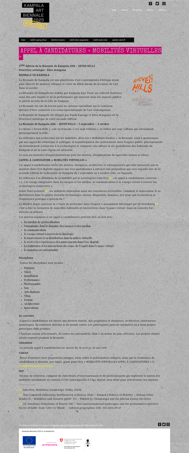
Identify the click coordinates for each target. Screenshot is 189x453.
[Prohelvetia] (49, 449)
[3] (156, 204)
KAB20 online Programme (79, 40)
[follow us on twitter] (158, 3)
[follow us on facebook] (152, 3)
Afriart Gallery (75, 425)
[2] (46, 191)
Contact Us (162, 10)
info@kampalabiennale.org (36, 365)
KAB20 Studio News (100, 40)
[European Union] (29, 449)
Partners (150, 10)
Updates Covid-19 (118, 40)
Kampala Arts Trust (60, 425)
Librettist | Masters (58, 40)
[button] (144, 89)
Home (114, 10)
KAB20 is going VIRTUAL (38, 40)
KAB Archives (137, 10)
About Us (124, 10)
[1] (110, 178)
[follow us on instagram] (165, 3)
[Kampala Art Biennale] (36, 15)
